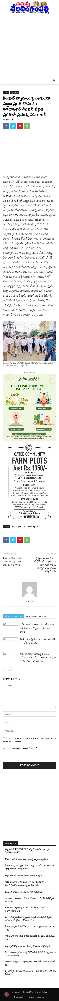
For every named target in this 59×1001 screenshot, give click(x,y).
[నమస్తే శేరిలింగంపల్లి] (29, 7)
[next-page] (10, 669)
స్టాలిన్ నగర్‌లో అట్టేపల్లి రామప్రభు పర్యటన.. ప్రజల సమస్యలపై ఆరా (30, 937)
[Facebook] (6, 126)
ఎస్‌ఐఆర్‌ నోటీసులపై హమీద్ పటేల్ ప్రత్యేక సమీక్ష (24, 892)
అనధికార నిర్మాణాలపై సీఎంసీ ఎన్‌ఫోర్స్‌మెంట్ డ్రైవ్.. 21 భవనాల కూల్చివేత (27, 909)
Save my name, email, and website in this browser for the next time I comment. (29, 740)
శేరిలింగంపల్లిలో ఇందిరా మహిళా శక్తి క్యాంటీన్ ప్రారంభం (37, 641)
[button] (5, 80)
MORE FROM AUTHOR (36, 616)
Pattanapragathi (31, 526)
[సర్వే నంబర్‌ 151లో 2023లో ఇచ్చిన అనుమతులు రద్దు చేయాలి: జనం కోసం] (10, 628)
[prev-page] (5, 669)
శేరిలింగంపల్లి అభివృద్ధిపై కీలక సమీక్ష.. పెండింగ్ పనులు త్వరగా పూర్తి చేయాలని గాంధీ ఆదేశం (38, 657)
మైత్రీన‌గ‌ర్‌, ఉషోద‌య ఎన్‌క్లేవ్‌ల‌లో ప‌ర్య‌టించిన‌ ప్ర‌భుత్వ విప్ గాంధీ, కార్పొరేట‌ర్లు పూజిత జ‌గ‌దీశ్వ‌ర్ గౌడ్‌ (44, 565)
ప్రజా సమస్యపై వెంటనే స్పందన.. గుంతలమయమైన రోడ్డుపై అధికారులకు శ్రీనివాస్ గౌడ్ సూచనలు (28, 918)
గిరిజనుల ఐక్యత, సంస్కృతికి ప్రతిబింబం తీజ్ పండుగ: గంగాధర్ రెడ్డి (30, 963)
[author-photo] (29, 597)
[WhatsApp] (27, 126)
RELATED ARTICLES (13, 616)
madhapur (16, 526)
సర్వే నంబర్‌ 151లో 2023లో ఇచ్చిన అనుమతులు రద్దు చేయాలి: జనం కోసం (37, 628)
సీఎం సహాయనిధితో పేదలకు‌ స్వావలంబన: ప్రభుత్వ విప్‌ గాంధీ (13, 561)
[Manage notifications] (6, 994)
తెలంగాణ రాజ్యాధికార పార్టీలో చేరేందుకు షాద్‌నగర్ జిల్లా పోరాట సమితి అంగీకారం (30, 954)
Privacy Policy (41, 992)
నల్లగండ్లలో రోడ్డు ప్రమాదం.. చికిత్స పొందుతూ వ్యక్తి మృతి (27, 946)
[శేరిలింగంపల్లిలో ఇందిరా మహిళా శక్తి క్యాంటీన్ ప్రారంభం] (10, 642)
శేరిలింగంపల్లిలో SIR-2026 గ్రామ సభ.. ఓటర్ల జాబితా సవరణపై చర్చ (30, 928)
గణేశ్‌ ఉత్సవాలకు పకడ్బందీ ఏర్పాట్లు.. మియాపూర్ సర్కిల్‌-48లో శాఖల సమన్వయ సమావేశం (25, 883)
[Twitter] (13, 126)
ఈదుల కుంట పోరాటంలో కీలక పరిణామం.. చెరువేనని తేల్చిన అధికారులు (29, 900)
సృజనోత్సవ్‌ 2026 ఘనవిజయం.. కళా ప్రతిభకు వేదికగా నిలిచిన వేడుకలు (30, 972)
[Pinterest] (20, 126)
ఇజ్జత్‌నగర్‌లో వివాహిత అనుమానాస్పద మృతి (23, 875)
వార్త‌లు (6, 92)
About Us (16, 992)
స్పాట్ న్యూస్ (14, 92)
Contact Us (28, 992)
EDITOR (10, 120)
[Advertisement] (29, 45)
